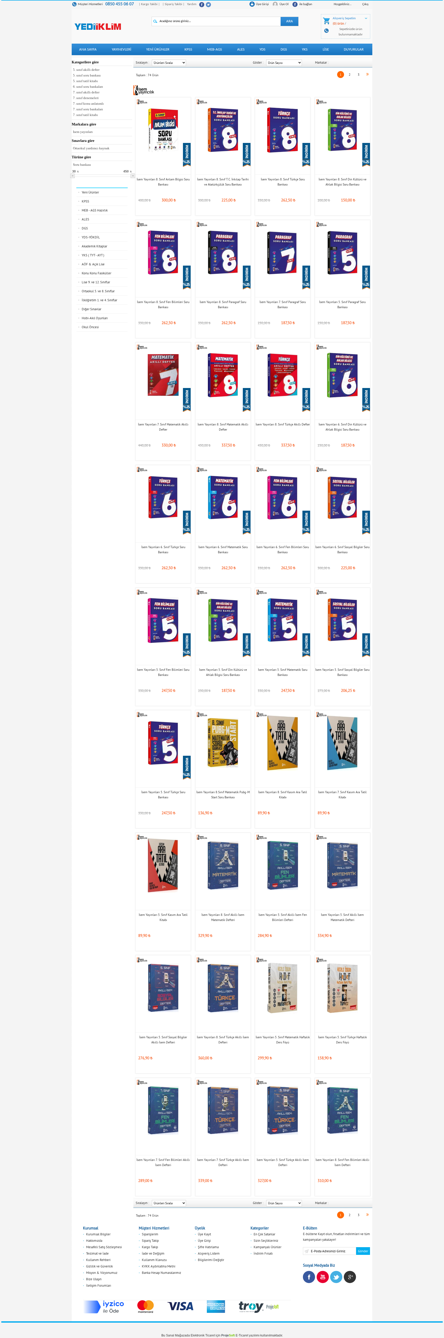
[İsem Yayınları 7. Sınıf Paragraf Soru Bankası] (282, 252)
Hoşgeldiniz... (342, 4)
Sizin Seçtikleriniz (266, 1240)
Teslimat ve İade (97, 1253)
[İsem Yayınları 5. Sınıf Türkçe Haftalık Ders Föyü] (342, 987)
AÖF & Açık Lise (93, 264)
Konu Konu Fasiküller (96, 273)
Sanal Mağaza (176, 1335)
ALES (241, 50)
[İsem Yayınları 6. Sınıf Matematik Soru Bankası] (223, 497)
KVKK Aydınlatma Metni (158, 1266)
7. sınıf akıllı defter (86, 92)
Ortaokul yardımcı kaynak (91, 148)
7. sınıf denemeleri (86, 98)
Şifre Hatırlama (208, 1247)
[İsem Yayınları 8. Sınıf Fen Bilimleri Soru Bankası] (163, 252)
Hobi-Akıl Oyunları (95, 318)
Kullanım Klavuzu (154, 1260)
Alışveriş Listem (209, 1253)
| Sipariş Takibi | (173, 4)
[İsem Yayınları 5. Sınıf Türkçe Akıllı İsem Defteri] (282, 1110)
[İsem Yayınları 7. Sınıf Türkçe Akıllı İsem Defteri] (223, 1110)
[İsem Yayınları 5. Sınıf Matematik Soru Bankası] (282, 620)
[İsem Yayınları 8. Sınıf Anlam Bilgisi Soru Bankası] (163, 130)
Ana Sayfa (88, 50)
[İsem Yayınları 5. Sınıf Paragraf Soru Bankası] (342, 252)
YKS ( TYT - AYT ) (93, 255)
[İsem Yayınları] (142, 101)
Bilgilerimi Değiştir (211, 1260)
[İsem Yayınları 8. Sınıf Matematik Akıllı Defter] (223, 375)
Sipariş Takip (150, 1240)
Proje (228, 1335)
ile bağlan (305, 4)
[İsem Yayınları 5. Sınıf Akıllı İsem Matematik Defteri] (342, 865)
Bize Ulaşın (93, 1279)
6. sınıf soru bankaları (88, 87)
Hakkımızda (94, 1240)
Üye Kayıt (204, 1234)
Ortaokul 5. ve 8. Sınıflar (98, 291)
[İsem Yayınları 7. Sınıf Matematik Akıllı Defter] (163, 375)
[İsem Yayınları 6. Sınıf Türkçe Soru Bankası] (163, 497)
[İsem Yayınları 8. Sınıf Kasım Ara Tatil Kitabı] (282, 742)
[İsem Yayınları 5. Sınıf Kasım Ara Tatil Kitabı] (163, 865)
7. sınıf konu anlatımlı (88, 103)
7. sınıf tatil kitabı (85, 115)
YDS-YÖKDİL (91, 237)
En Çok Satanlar (264, 1234)
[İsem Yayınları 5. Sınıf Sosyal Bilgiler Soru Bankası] (342, 620)
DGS (284, 50)
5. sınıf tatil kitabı (85, 81)
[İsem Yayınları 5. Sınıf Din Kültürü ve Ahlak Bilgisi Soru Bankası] (223, 620)
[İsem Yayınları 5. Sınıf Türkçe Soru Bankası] (163, 742)
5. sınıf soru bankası (87, 75)
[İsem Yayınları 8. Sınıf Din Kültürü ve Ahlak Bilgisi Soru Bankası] (342, 130)
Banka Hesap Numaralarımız (161, 1273)
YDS (262, 50)
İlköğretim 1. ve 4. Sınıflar (99, 300)
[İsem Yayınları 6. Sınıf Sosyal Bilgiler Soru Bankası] (342, 497)
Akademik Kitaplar (94, 246)
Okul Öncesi (90, 327)
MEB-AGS (214, 50)
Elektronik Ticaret (203, 1335)
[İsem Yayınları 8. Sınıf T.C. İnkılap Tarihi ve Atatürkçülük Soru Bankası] (223, 130)
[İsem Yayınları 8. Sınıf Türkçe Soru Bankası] (282, 130)
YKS (305, 50)
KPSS (188, 50)
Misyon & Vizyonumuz (101, 1273)
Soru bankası (82, 165)
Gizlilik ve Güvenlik (99, 1266)
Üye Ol (284, 4)
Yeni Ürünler (157, 50)
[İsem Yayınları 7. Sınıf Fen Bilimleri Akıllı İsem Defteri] (163, 1110)
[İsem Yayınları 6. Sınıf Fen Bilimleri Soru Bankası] (282, 497)
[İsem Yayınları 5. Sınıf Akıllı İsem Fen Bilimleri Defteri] (282, 865)
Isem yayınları (83, 132)
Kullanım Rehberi (98, 1260)
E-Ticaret (242, 1335)
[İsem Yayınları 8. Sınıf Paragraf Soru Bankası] (223, 252)
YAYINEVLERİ (121, 50)
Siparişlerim (150, 1234)
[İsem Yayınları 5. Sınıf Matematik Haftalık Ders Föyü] (282, 987)
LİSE (326, 50)
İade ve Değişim (153, 1253)
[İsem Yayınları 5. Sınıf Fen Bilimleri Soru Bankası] (163, 620)
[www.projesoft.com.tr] (272, 1306)
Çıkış (365, 4)
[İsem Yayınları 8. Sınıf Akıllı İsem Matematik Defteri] (223, 865)
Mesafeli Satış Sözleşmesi (104, 1247)
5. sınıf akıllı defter (86, 70)
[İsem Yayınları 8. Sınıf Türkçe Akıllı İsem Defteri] (223, 987)
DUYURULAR (354, 50)
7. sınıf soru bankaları (88, 109)
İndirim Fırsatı (263, 1253)
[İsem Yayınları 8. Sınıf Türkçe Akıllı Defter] (282, 375)
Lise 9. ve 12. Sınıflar (96, 282)
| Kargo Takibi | (149, 4)
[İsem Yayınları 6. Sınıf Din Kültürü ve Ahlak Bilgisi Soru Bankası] (342, 375)
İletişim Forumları (98, 1285)
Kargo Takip (150, 1247)
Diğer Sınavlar (91, 309)
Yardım (191, 4)
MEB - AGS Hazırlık (95, 210)
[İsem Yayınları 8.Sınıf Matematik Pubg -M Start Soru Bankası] (223, 742)
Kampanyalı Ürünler (267, 1247)
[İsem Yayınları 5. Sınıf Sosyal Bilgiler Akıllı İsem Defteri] (163, 987)
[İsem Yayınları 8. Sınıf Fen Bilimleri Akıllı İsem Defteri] (342, 1110)
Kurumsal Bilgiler (98, 1234)
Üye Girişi (262, 4)
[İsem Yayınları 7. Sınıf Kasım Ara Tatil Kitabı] (342, 742)
